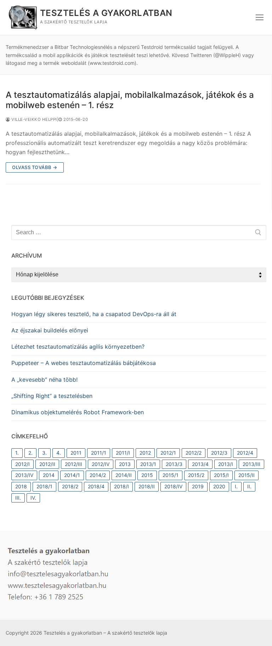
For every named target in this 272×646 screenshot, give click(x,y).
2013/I (225, 464)
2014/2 (98, 475)
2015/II (246, 475)
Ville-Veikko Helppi (33, 119)
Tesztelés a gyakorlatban (106, 13)
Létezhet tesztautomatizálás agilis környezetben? (77, 346)
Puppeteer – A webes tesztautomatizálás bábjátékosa (83, 362)
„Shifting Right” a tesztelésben (51, 395)
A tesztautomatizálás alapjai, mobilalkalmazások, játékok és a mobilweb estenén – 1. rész (130, 100)
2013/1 (148, 464)
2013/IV (24, 475)
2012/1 (168, 453)
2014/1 (72, 475)
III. (18, 498)
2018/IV (173, 486)
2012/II (47, 464)
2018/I (121, 486)
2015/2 (196, 475)
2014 (49, 475)
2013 (125, 464)
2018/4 (96, 486)
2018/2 (70, 486)
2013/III (251, 464)
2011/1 (98, 453)
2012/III (73, 464)
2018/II (146, 486)
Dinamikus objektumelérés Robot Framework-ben (77, 412)
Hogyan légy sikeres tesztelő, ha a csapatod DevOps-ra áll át (93, 314)
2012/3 (219, 453)
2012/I (22, 464)
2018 (21, 486)
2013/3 (174, 464)
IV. (33, 498)
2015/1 (170, 475)
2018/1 (44, 486)
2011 (75, 453)
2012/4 (245, 453)
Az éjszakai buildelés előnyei (49, 330)
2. (30, 453)
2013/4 (200, 464)
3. (44, 453)
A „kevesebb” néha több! (44, 379)
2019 (198, 486)
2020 (219, 486)
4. (58, 453)
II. (249, 486)
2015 (147, 475)
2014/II (123, 475)
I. (236, 486)
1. (17, 453)
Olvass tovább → (34, 167)
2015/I (221, 475)
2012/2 (194, 453)
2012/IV (100, 464)
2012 (145, 453)
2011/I (123, 453)
